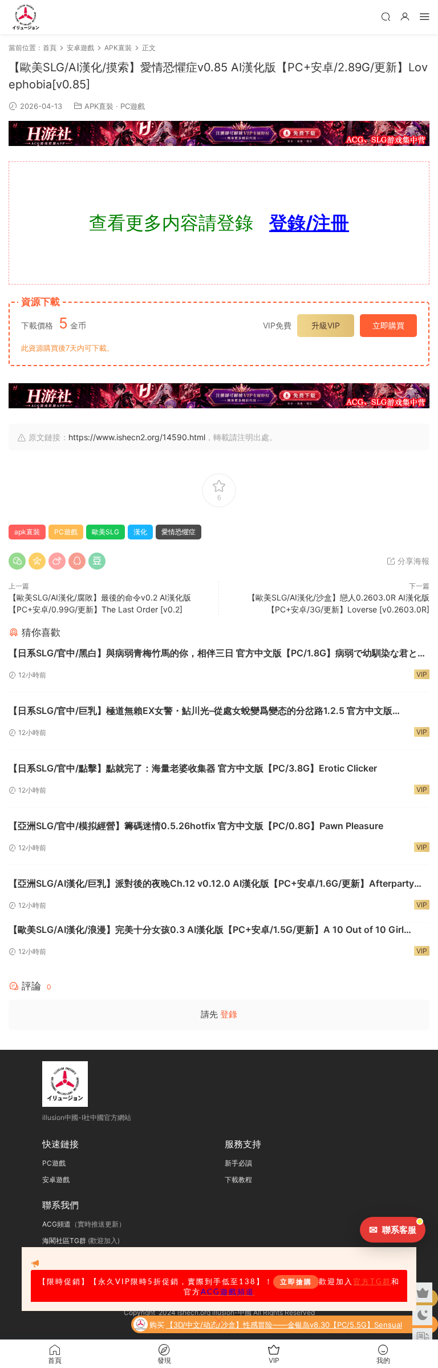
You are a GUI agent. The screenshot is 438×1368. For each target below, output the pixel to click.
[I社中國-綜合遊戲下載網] (26, 17)
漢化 (140, 531)
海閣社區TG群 (64, 1240)
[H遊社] (219, 133)
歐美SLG (105, 531)
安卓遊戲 (56, 1179)
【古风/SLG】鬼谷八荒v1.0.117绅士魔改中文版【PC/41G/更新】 (325, 1328)
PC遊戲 (132, 106)
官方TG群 (372, 1282)
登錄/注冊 (309, 223)
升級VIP (325, 325)
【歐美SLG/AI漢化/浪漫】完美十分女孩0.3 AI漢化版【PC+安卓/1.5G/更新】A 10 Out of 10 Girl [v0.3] (206, 930)
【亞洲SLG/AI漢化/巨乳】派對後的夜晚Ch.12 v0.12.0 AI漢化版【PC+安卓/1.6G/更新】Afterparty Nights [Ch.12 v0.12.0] (211, 884)
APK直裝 (98, 106)
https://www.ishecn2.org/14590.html (136, 437)
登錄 (228, 1014)
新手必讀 (238, 1163)
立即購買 (388, 325)
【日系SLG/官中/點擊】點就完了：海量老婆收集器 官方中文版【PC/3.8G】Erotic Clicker (193, 768)
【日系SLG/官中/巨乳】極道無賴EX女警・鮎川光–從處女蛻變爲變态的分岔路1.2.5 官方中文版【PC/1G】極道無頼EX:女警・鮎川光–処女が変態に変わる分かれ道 (200, 711)
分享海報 (412, 561)
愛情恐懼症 (178, 531)
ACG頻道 (56, 1224)
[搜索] (385, 16)
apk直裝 (27, 531)
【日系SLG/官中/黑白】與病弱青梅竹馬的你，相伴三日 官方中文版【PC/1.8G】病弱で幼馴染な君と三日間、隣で (218, 653)
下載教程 (238, 1179)
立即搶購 (296, 1281)
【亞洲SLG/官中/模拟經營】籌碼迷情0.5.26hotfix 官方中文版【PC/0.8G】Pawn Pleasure (196, 825)
